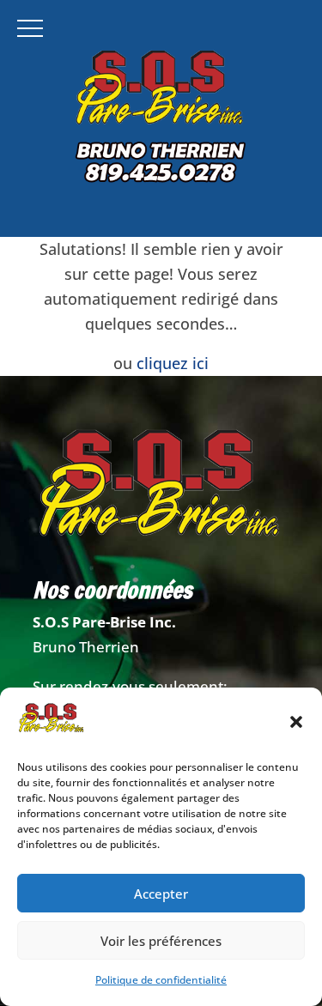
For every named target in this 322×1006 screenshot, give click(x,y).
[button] (296, 721)
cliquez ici (173, 363)
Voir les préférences (161, 940)
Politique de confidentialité (161, 980)
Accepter (161, 893)
